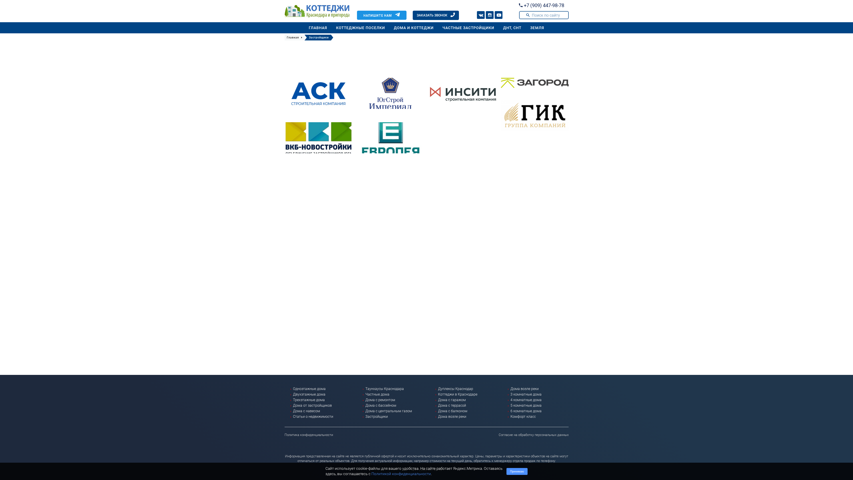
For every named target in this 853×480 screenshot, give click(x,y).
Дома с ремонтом (380, 400)
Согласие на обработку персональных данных (534, 435)
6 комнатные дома (526, 411)
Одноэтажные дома (309, 389)
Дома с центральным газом (388, 411)
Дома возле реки (452, 416)
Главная (318, 28)
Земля (537, 28)
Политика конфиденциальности (309, 435)
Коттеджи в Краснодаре (457, 394)
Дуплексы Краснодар (455, 389)
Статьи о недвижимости (313, 416)
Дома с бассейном (380, 405)
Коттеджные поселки (360, 28)
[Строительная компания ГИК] (535, 115)
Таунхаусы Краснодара (384, 389)
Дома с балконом (452, 411)
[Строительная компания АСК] (318, 93)
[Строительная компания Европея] (390, 137)
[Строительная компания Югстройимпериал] (390, 93)
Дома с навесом (306, 411)
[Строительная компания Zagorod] (535, 83)
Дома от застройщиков (312, 405)
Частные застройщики (468, 28)
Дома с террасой (452, 405)
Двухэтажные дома (309, 394)
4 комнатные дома (526, 400)
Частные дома (377, 394)
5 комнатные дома (526, 405)
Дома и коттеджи (414, 28)
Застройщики (376, 416)
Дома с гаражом (452, 400)
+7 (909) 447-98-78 (543, 5)
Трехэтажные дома (309, 400)
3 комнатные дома (526, 394)
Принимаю (517, 471)
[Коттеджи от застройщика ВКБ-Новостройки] (318, 137)
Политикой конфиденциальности (401, 474)
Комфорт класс (523, 416)
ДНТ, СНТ (512, 28)
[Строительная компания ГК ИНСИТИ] (462, 93)
